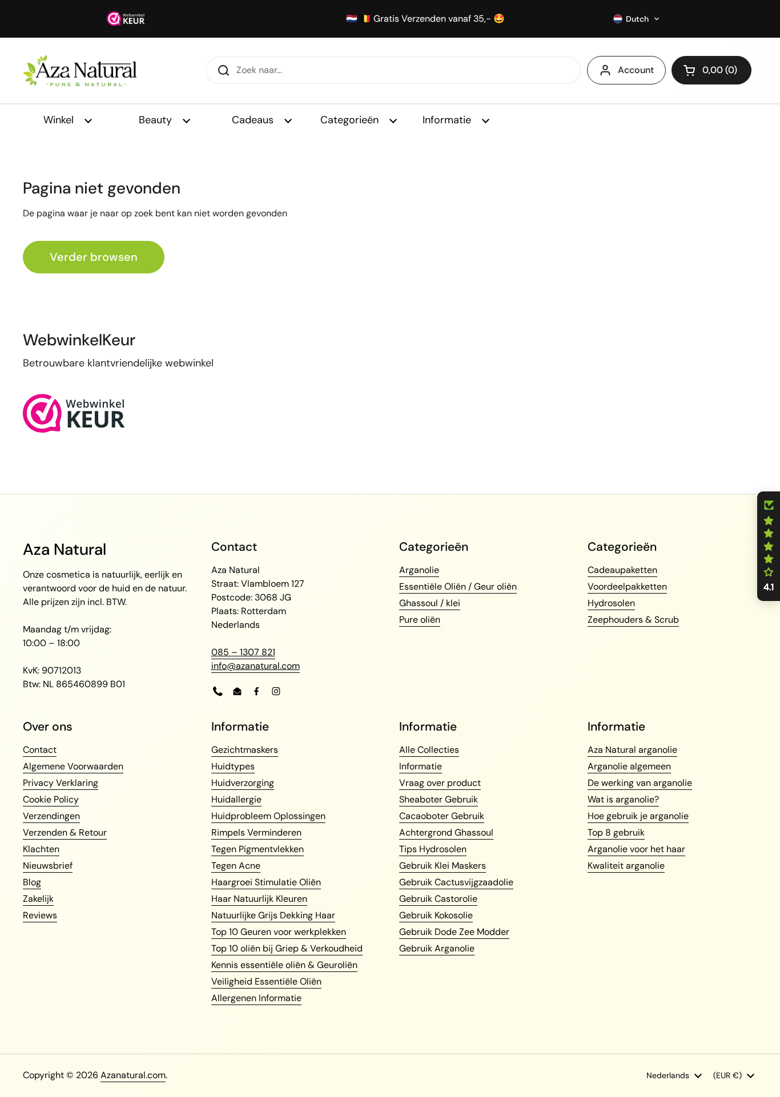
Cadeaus (254, 120)
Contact (40, 750)
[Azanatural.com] (79, 70)
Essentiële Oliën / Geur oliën (458, 586)
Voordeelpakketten (627, 586)
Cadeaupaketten (622, 570)
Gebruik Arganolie (437, 948)
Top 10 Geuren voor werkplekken (278, 932)
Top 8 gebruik (616, 832)
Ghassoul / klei (429, 603)
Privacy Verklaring (60, 783)
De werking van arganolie (640, 783)
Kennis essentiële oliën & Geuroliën (284, 965)
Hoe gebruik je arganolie (638, 816)
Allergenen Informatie (256, 998)
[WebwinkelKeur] (74, 429)
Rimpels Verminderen (256, 832)
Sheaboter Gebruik (438, 799)
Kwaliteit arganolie (626, 866)
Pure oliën (419, 620)
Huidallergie (236, 799)
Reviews (40, 915)
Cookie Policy (51, 799)
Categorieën (350, 120)
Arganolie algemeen (629, 766)
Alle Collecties (429, 750)
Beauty (157, 120)
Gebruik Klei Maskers (442, 866)
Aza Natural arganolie (632, 750)
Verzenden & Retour (65, 832)
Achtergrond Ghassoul (446, 832)
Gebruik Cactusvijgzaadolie (456, 882)
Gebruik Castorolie (438, 899)
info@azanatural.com (255, 666)
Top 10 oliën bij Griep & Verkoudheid (287, 948)
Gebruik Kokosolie (436, 915)
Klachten (41, 849)
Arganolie (419, 570)
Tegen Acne (235, 866)
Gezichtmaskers (244, 750)
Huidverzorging (242, 783)
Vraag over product (440, 783)
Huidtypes (233, 766)
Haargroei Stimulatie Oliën (266, 882)
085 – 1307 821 (243, 652)
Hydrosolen (611, 603)
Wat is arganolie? (623, 799)
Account (636, 70)
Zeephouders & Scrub (633, 620)
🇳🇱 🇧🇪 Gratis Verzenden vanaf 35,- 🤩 (425, 19)
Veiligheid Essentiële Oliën (266, 981)
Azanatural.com (133, 1075)
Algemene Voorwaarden (73, 766)
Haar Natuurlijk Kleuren (259, 899)
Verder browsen (94, 256)
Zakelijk (38, 899)
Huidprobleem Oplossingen (268, 816)
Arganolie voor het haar (636, 849)
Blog (32, 882)
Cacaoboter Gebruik (441, 816)
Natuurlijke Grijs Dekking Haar (273, 915)
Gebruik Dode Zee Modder (454, 932)
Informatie (448, 120)
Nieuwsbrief (48, 866)
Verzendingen (51, 816)
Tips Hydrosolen (433, 849)
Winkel (60, 120)
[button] (637, 19)
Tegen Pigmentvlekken (257, 849)
